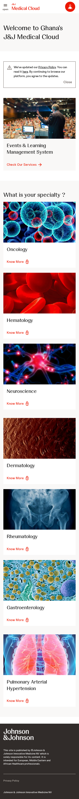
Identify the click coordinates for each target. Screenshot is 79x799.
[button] (5, 7)
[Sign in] (70, 6)
